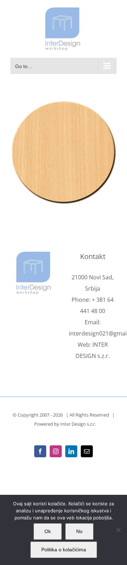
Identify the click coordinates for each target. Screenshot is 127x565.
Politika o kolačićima (63, 549)
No (79, 531)
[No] (118, 529)
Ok (47, 531)
